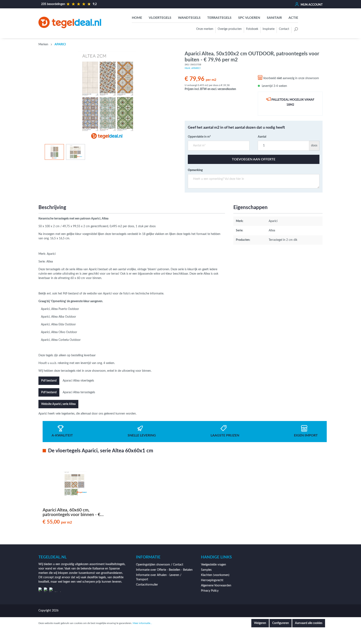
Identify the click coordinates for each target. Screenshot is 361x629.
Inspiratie (269, 29)
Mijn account (311, 4)
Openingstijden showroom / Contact (159, 564)
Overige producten (230, 29)
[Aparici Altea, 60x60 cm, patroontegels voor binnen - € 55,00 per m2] (75, 484)
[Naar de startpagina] (69, 22)
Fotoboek (252, 29)
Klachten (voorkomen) (215, 575)
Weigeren (260, 623)
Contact (284, 29)
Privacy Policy (210, 590)
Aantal (262, 136)
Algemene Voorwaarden (216, 585)
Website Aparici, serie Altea (58, 404)
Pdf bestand (49, 380)
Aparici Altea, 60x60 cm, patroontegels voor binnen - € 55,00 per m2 (71, 512)
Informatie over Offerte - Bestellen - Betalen (164, 569)
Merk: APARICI (192, 68)
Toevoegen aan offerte (253, 159)
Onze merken (204, 29)
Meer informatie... (142, 623)
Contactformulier (147, 584)
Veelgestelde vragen (213, 564)
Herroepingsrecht (212, 580)
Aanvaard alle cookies (308, 623)
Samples (206, 569)
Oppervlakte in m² (199, 136)
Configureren (280, 623)
